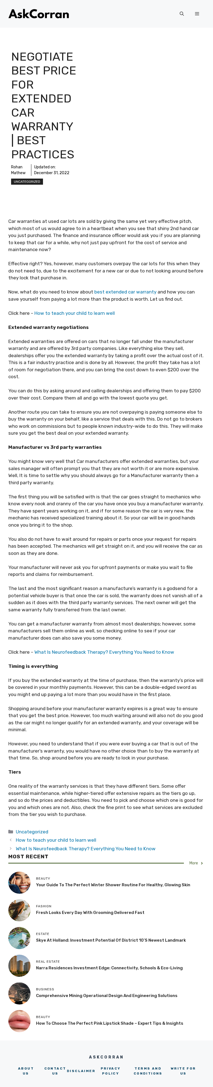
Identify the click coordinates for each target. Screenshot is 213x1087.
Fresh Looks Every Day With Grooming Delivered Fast (90, 912)
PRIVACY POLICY (111, 1071)
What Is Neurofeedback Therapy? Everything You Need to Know (104, 652)
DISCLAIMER (81, 1071)
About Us (26, 1071)
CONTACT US (55, 1071)
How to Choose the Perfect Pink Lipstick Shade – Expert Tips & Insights (109, 1023)
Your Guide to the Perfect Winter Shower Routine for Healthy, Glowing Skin (113, 884)
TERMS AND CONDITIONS (148, 1071)
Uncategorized (27, 182)
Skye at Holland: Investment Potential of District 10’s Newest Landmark (111, 940)
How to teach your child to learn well (74, 313)
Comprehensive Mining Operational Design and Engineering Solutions (107, 995)
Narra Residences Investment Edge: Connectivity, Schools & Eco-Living (109, 967)
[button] (181, 14)
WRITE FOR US (183, 1071)
